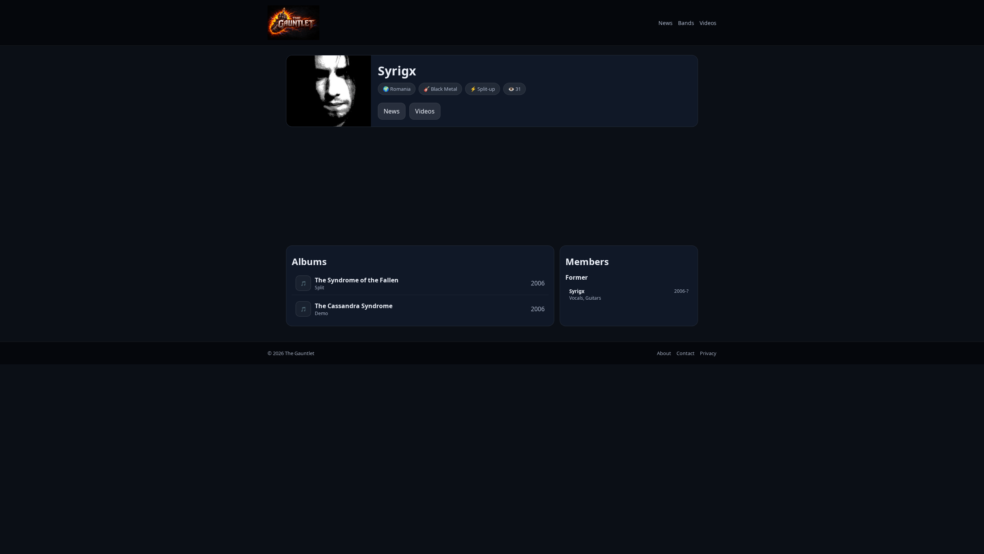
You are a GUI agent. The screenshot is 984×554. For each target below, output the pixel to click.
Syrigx (577, 291)
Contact (685, 353)
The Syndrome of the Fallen (357, 280)
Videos (708, 23)
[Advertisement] (492, 186)
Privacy (708, 353)
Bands (686, 23)
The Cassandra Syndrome (353, 306)
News (665, 23)
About (664, 353)
